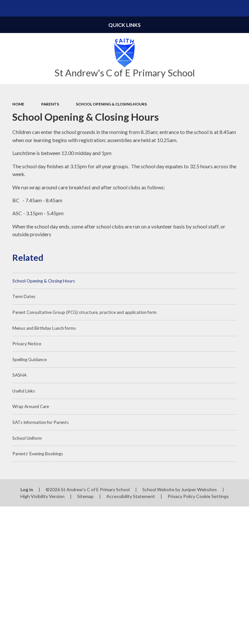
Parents (50, 104)
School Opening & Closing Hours (111, 104)
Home (18, 104)
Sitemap (85, 496)
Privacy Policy (181, 496)
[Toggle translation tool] (224, 8)
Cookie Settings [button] (212, 496)
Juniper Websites (199, 489)
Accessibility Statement (130, 496)
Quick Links (124, 25)
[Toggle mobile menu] (8, 8)
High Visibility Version (42, 496)
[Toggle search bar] (240, 8)
